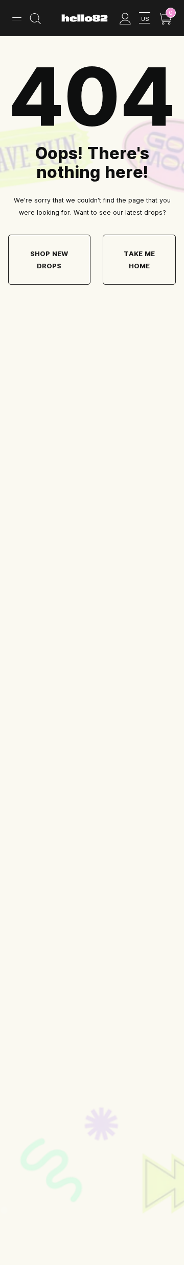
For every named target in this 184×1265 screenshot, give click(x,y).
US (145, 18)
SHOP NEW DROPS (49, 259)
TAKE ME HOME (139, 259)
